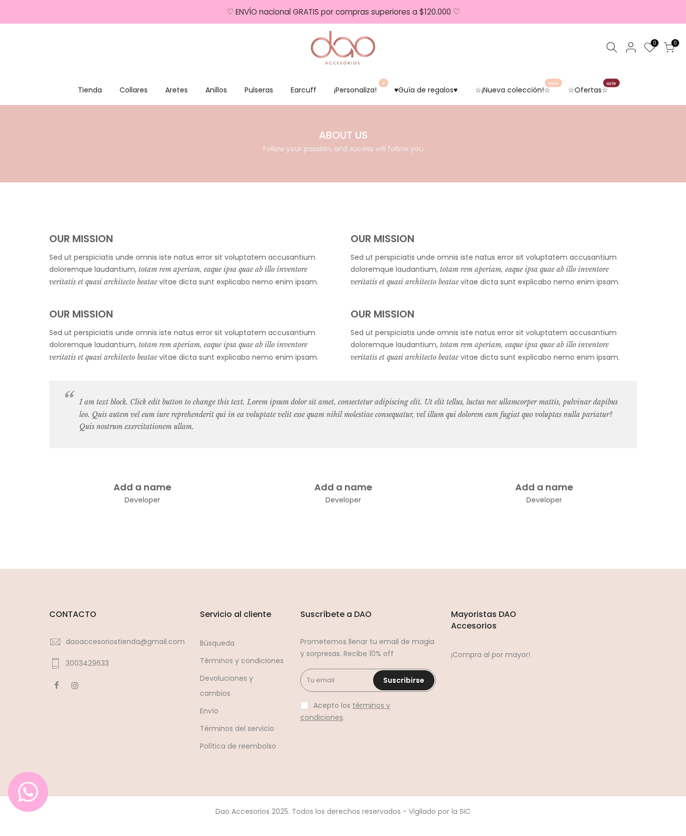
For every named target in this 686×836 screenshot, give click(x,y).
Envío (209, 711)
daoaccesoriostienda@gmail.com (125, 642)
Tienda (90, 90)
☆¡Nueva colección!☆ (516, 87)
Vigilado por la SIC (440, 811)
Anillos (216, 90)
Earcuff (303, 90)
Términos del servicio (237, 728)
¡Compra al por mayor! (490, 655)
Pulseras (259, 90)
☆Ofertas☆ (592, 87)
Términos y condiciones (242, 661)
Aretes (176, 90)
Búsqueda (217, 643)
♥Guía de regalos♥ (426, 90)
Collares (134, 90)
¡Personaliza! (359, 87)
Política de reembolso (238, 746)
